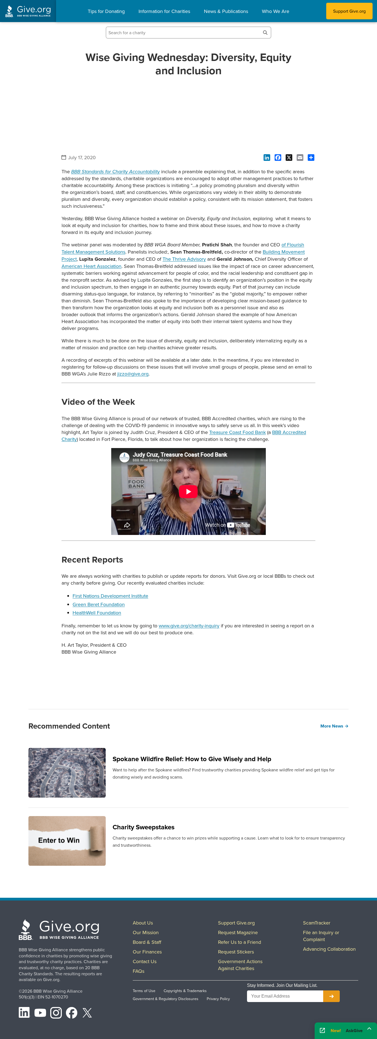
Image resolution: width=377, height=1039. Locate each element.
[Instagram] (56, 1013)
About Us (143, 922)
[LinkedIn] (24, 1013)
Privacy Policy (218, 999)
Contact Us (144, 961)
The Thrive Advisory (184, 258)
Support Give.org (349, 11)
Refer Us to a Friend (239, 942)
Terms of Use (144, 991)
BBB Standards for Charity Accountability (115, 172)
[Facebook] (72, 1013)
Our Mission (146, 932)
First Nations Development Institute (110, 595)
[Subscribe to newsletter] (331, 996)
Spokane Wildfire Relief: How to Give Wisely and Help (192, 759)
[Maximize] (369, 1029)
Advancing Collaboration (329, 948)
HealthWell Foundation (97, 612)
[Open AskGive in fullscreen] (322, 1031)
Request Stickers (236, 951)
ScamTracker (316, 922)
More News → (334, 726)
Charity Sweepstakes (143, 827)
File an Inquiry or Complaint (321, 936)
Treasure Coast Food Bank (237, 432)
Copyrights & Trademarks (185, 991)
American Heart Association (91, 266)
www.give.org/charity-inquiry (189, 625)
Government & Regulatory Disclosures (165, 999)
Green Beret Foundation (99, 604)
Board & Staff (147, 942)
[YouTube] (40, 1013)
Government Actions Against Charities (240, 965)
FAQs (138, 971)
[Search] (265, 32)
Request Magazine (238, 932)
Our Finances (147, 951)
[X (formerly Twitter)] (87, 1013)
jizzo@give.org (132, 373)
